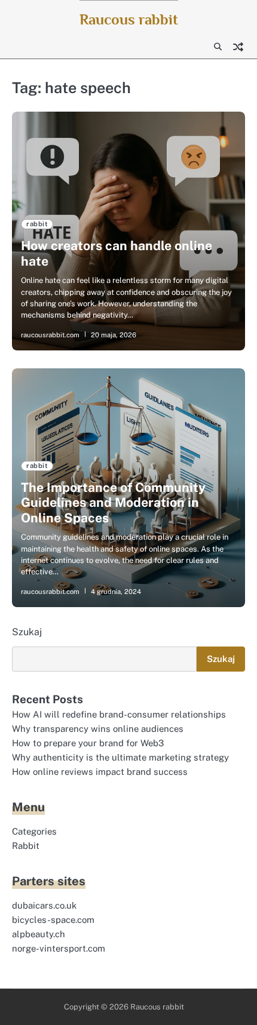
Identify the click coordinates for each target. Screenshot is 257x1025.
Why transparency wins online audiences (97, 729)
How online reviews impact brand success (100, 772)
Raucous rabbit (128, 19)
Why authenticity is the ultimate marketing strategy (120, 757)
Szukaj (27, 632)
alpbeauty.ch (38, 934)
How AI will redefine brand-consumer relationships (119, 714)
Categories (34, 831)
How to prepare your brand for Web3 (88, 743)
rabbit (37, 224)
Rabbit (25, 846)
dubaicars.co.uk (44, 905)
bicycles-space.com (53, 920)
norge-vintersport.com (58, 948)
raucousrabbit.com (50, 335)
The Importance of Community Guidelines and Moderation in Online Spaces (113, 502)
